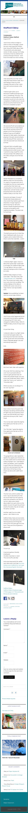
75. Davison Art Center (16, 789)
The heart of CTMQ (7, 710)
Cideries (12, 606)
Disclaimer (6, 799)
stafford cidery (8, 607)
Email (5, 652)
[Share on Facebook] (5, 598)
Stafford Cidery (8, 588)
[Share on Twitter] (9, 598)
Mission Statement (9, 803)
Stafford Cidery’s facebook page (13, 590)
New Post (6, 605)
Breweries (16, 20)
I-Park (12, 780)
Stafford (17, 606)
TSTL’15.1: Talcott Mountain (11, 757)
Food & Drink (9, 20)
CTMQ (14, 6)
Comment (7, 629)
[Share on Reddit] (13, 598)
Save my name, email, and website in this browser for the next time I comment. (13, 671)
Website (6, 660)
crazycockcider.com (9, 278)
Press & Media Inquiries (8, 698)
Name (6, 645)
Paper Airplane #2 (14, 771)
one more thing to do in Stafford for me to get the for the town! (14, 565)
